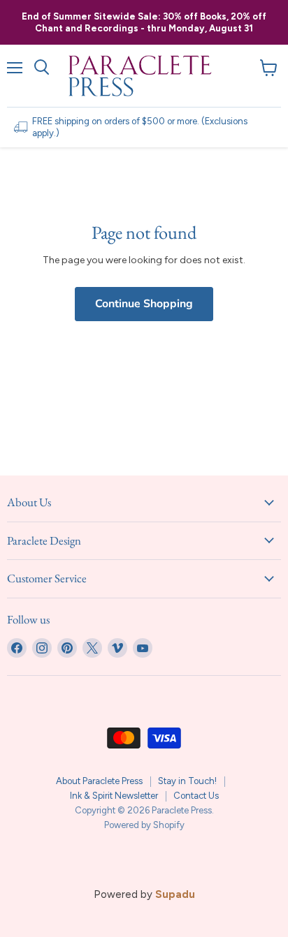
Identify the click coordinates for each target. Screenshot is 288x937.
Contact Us (196, 795)
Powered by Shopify (144, 825)
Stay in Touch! (187, 781)
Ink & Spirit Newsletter (114, 795)
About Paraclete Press (99, 781)
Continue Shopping (144, 303)
